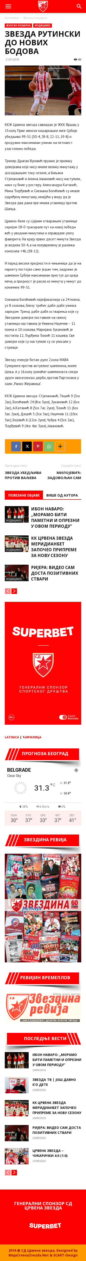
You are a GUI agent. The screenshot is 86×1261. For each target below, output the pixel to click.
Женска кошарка (35, 18)
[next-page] (14, 591)
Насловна (12, 18)
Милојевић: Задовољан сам (64, 475)
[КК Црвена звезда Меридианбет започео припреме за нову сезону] (17, 543)
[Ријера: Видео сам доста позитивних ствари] (17, 573)
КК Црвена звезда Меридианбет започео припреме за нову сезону (54, 546)
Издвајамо (42, 25)
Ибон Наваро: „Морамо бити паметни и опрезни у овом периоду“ (55, 517)
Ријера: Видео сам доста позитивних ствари (54, 573)
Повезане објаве (24, 495)
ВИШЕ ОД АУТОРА (62, 495)
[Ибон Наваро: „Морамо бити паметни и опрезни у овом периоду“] (17, 514)
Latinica (12, 737)
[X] (27, 446)
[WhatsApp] (49, 446)
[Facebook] (16, 446)
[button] (8, 6)
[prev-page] (8, 591)
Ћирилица (31, 737)
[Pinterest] (38, 446)
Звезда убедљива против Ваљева (23, 475)
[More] (60, 446)
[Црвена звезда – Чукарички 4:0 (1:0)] (17, 1156)
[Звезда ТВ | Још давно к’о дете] (17, 1085)
